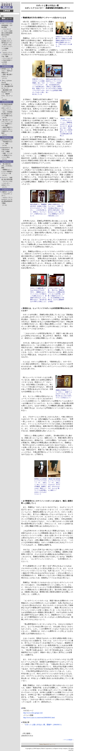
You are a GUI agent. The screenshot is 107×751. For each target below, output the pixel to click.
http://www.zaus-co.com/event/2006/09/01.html (39, 717)
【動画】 (62, 118)
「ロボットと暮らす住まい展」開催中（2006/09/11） (43, 724)
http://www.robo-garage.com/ (33, 713)
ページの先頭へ (68, 740)
